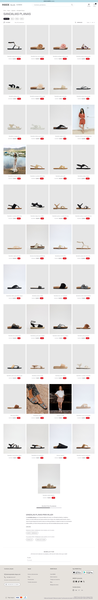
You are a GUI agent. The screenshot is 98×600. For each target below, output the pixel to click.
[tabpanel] (14, 40)
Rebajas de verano (54, 584)
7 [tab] (32, 185)
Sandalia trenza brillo (37, 375)
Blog (51, 582)
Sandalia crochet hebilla (14, 176)
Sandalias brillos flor (60, 256)
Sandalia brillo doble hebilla (83, 295)
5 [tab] (42, 465)
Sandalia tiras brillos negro (15, 455)
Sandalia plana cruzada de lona (60, 216)
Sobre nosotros (53, 577)
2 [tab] (5, 26)
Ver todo (6, 18)
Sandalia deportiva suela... (37, 216)
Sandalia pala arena (60, 375)
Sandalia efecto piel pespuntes (83, 136)
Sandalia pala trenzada (60, 96)
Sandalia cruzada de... (14, 136)
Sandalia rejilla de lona (14, 256)
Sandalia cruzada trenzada (83, 375)
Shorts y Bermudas (32, 533)
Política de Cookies (57, 598)
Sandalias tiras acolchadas (83, 415)
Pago (29, 577)
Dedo (22, 18)
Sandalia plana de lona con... (83, 256)
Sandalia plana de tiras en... (14, 56)
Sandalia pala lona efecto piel (14, 375)
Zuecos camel (60, 415)
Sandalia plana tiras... (14, 96)
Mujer (12, 4)
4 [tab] (7, 26)
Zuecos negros (60, 455)
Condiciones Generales (77, 598)
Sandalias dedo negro (83, 176)
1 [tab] (39, 465)
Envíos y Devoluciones (33, 574)
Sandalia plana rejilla (37, 295)
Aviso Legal (85, 598)
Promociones (31, 579)
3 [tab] (6, 26)
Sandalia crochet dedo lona (37, 176)
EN (82, 590)
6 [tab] (31, 185)
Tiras (17, 18)
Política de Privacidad (48, 598)
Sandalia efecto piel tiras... (38, 136)
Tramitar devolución (32, 582)
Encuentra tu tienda (13, 584)
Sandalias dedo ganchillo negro (14, 295)
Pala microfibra (15, 415)
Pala (12, 18)
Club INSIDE (53, 574)
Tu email (28, 557)
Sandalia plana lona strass (83, 96)
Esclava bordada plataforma (37, 256)
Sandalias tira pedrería (37, 455)
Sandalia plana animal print (83, 56)
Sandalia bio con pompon (37, 56)
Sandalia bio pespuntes (14, 335)
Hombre (19, 4)
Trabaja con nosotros (55, 579)
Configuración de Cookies (67, 598)
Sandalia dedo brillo (60, 136)
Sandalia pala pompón (83, 335)
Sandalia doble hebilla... (49, 495)
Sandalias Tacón (40, 539)
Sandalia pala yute (60, 176)
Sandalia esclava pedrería (83, 455)
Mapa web (91, 598)
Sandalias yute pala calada (37, 335)
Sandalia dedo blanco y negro (60, 335)
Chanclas (29, 539)
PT (79, 590)
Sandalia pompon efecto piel (60, 56)
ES (76, 590)
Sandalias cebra (37, 415)
